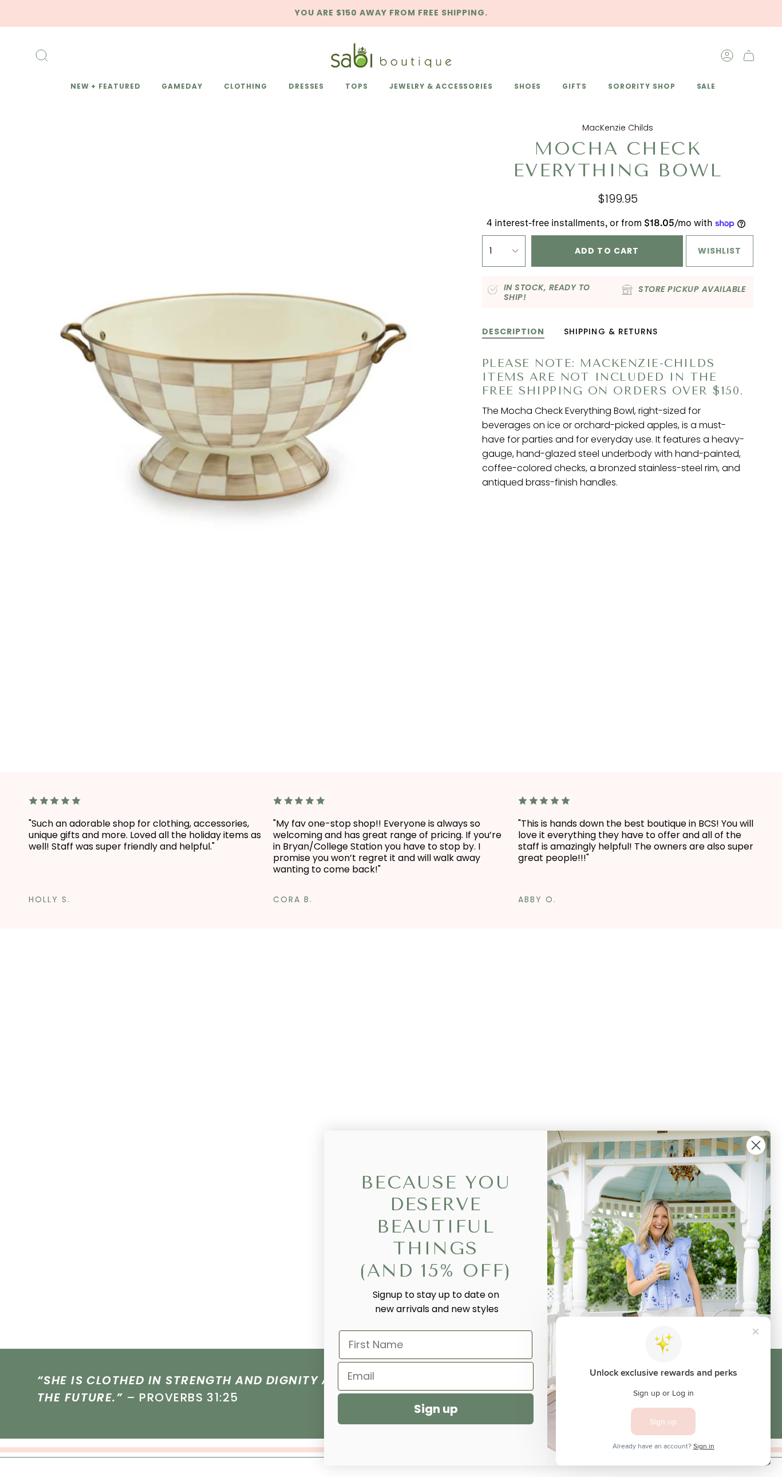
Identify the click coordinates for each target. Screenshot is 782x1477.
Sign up (436, 1409)
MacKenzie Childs (617, 127)
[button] (103, 87)
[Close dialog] (756, 1145)
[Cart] (749, 55)
